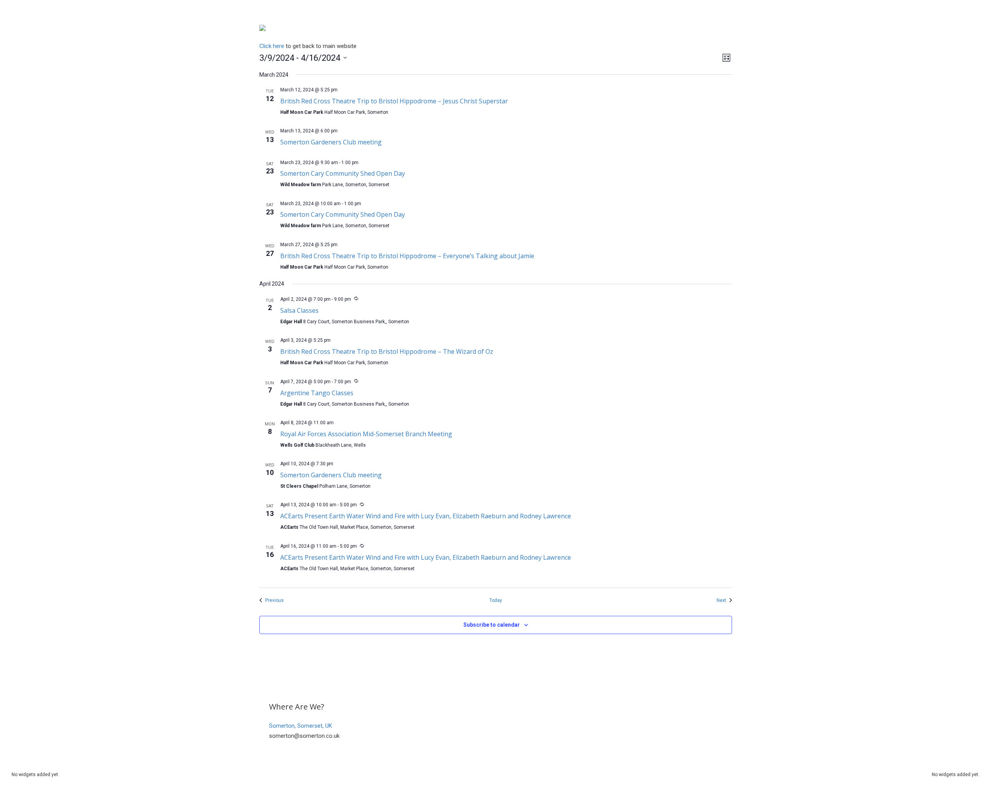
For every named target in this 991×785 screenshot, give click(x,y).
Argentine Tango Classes (316, 393)
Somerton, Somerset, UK (300, 725)
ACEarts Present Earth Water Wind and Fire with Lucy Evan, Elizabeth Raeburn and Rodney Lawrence (425, 516)
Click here (271, 46)
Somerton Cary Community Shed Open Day (342, 173)
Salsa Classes (299, 310)
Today (495, 600)
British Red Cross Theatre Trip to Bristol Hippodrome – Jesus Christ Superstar (394, 101)
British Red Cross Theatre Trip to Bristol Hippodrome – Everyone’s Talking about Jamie (407, 256)
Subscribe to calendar (491, 625)
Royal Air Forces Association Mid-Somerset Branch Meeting (366, 434)
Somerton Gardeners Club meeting (331, 142)
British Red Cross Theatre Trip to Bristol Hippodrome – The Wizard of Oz (386, 351)
